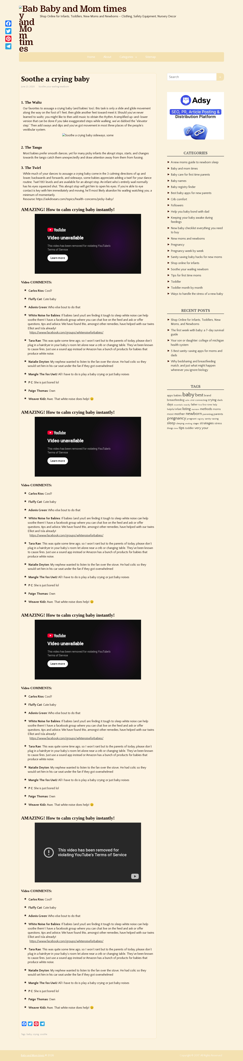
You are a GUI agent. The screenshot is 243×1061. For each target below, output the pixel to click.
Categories (126, 57)
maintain (195, 409)
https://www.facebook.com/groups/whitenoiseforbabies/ (66, 332)
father (194, 404)
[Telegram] (8, 46)
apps (170, 395)
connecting (201, 400)
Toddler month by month (187, 287)
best (199, 395)
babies (178, 395)
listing (186, 409)
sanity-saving (212, 418)
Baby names (178, 181)
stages (196, 423)
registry (200, 419)
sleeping (180, 423)
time (176, 428)
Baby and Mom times (83, 9)
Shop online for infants (185, 263)
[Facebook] (8, 23)
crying (36, 1034)
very (198, 428)
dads (220, 400)
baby (29, 1034)
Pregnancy (177, 244)
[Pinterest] (8, 39)
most (170, 414)
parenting (208, 414)
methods (206, 409)
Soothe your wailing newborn (54, 86)
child (192, 400)
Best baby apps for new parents (191, 193)
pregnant (191, 418)
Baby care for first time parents (190, 174)
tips (181, 428)
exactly (187, 405)
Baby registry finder (183, 187)
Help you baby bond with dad (190, 211)
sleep (171, 423)
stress (218, 423)
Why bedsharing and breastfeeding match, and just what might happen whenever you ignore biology (193, 366)
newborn (194, 413)
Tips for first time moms (186, 275)
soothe (43, 1034)
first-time (207, 405)
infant (178, 409)
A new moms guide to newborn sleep (195, 162)
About (107, 57)
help (215, 405)
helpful (170, 409)
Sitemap (150, 57)
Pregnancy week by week (187, 251)
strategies (207, 423)
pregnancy (176, 418)
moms (217, 409)
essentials (178, 405)
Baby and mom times (184, 168)
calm (187, 400)
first (200, 405)
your (205, 428)
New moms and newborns (188, 238)
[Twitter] (8, 31)
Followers (177, 205)
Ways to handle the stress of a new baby (197, 294)
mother (179, 414)
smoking (188, 424)
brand (207, 395)
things (170, 428)
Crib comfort (179, 199)
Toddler (176, 281)
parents (218, 414)
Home (91, 57)
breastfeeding (175, 400)
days (170, 404)
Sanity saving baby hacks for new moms (196, 257)
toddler (189, 428)
